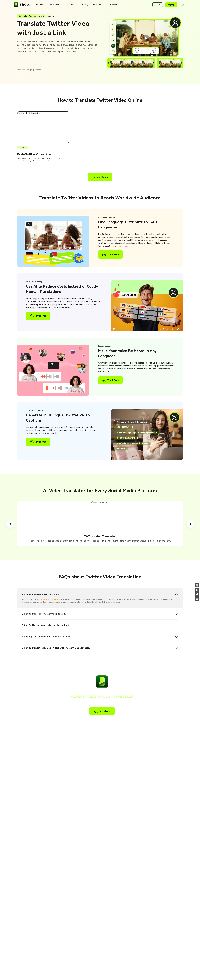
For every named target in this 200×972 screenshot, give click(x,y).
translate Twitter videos (49, 599)
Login (157, 5)
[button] (10, 524)
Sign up (171, 5)
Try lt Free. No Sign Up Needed (29, 70)
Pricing (85, 4)
